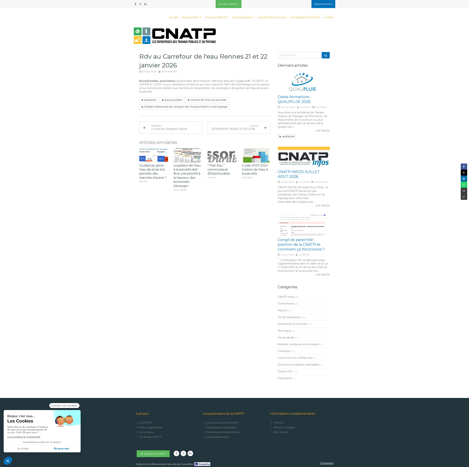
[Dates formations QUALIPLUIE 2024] (304, 82)
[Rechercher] (326, 55)
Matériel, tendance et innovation (298, 344)
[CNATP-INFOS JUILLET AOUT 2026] (304, 157)
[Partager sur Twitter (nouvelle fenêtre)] (464, 173)
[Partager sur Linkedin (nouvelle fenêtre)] (464, 179)
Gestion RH (285, 371)
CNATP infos (286, 297)
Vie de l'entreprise (289, 317)
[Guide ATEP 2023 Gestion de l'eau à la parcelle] (256, 155)
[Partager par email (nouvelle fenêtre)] (464, 191)
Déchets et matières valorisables (299, 364)
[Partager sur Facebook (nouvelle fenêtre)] (464, 167)
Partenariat (285, 378)
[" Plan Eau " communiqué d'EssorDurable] (222, 155)
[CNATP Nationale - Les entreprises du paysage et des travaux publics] (175, 35)
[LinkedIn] (145, 5)
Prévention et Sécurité (292, 324)
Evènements (286, 303)
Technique (284, 330)
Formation (284, 351)
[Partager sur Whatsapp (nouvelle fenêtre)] (464, 185)
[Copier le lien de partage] (464, 197)
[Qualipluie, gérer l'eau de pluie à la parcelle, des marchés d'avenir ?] (153, 155)
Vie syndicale (286, 337)
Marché (282, 310)
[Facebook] (135, 5)
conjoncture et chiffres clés (295, 357)
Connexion (326, 463)
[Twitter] (140, 5)
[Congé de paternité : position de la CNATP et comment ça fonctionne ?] (304, 225)
